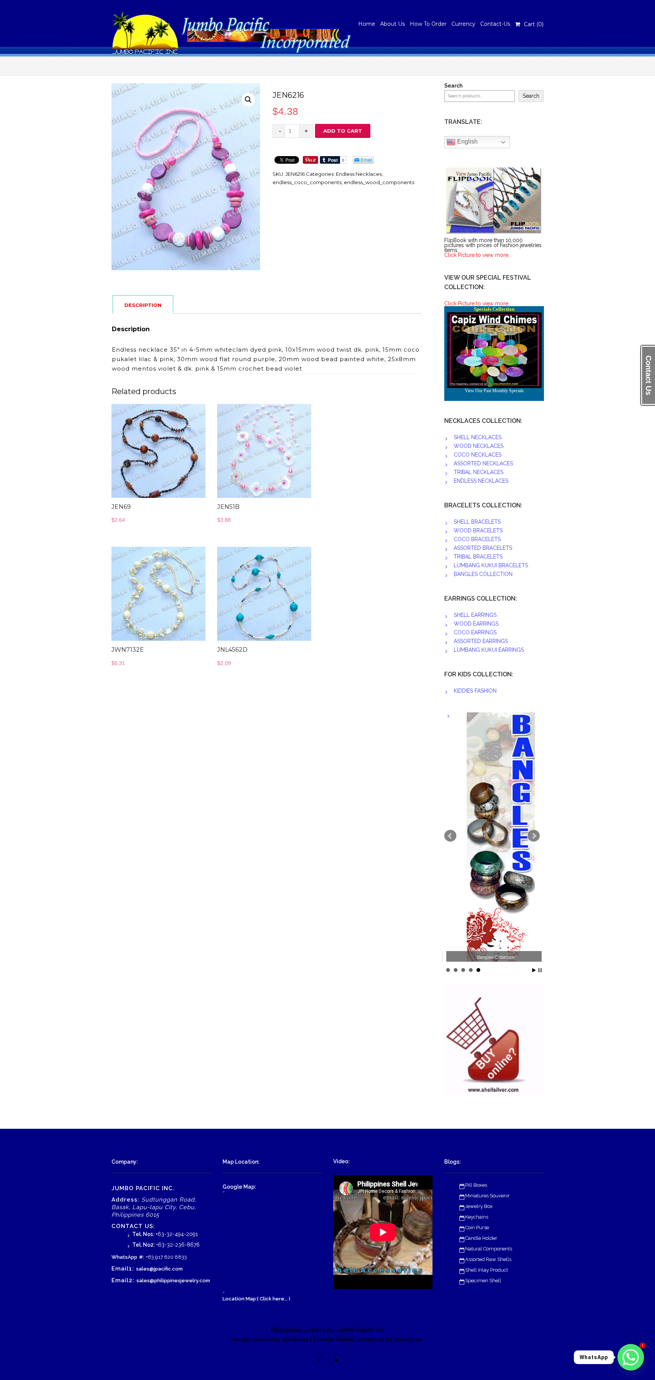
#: (141, 1257)
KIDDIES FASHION (475, 691)
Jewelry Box (479, 1206)
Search (453, 85)
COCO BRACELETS (477, 539)
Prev (450, 836)
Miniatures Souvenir (487, 1196)
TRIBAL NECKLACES (478, 472)
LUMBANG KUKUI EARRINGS (489, 650)
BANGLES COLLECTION (483, 574)
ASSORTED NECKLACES (483, 463)
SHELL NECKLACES (477, 437)
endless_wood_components (379, 182)
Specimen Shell (483, 1280)
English (467, 141)
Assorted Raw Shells (488, 1259)
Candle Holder (481, 1238)
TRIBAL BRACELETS (478, 557)
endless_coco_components (307, 182)
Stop (540, 970)
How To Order (428, 23)
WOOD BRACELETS (478, 530)
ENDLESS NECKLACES (481, 481)
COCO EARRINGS (475, 632)
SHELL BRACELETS (477, 522)
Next (534, 836)
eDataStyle (408, 1339)
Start (534, 970)
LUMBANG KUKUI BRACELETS (491, 565)
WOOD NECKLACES (478, 446)
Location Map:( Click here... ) (256, 1299)
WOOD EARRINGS (476, 624)
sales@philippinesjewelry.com (173, 1280)
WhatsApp (124, 1257)
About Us (392, 23)
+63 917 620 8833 (166, 1257)
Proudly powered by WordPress (269, 1339)
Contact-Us (495, 23)
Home (366, 23)
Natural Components (488, 1249)
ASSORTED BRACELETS (483, 548)
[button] (248, 99)
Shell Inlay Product (486, 1270)
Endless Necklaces (359, 174)
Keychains (476, 1217)
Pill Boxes (476, 1185)
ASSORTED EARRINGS (481, 641)
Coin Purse (477, 1227)
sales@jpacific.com (159, 1269)
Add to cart (342, 131)
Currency (463, 23)
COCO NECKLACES (477, 455)
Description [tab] (142, 305)
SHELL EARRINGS (475, 615)
